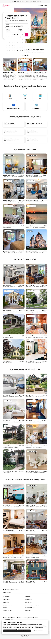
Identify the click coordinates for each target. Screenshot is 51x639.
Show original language (36, 1)
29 (20, 50)
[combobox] (16, 26)
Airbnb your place (42, 5)
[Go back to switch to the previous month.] (7, 34)
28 (17, 50)
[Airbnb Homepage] (6, 5)
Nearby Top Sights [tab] (7, 592)
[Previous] (23, 55)
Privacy (23, 636)
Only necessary (24, 630)
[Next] (27, 55)
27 (14, 50)
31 (7, 53)
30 (22, 50)
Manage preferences (38, 630)
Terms (27, 636)
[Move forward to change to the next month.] (22, 34)
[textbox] (11, 31)
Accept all (10, 630)
